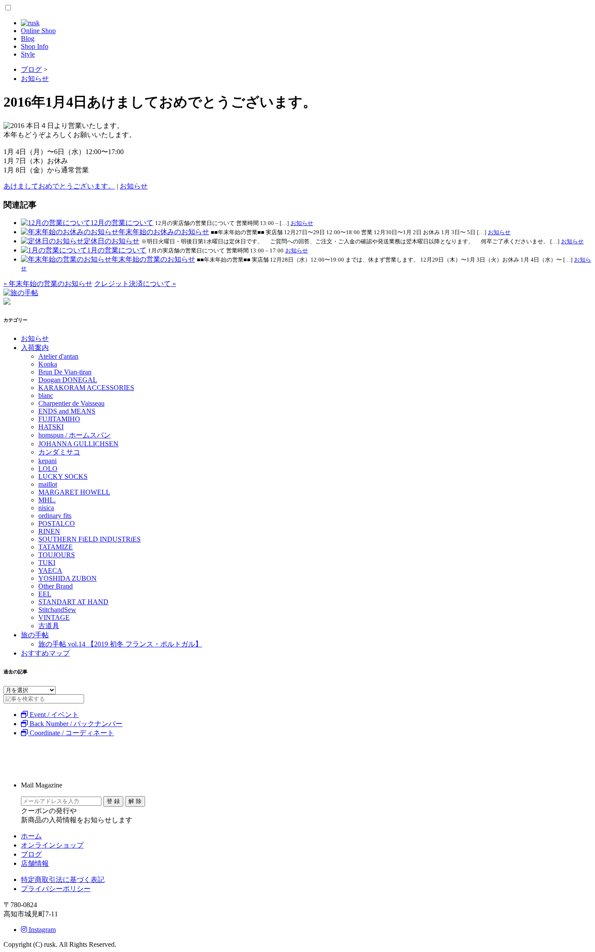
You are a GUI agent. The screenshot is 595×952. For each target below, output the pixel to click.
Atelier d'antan (58, 356)
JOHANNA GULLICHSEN (78, 443)
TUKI (46, 562)
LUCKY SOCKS (63, 476)
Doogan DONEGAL (67, 379)
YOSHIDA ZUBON (67, 578)
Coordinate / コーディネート (71, 733)
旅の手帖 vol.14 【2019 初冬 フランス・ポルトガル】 (120, 644)
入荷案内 (35, 347)
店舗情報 (35, 863)
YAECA (50, 570)
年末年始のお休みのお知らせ (163, 231)
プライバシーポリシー (56, 888)
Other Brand (55, 586)
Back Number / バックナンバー (75, 723)
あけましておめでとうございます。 (59, 186)
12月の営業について (122, 222)
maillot (47, 484)
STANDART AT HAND (73, 602)
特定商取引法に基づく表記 (63, 879)
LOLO (47, 468)
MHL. (47, 500)
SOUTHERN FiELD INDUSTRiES (89, 539)
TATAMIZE (55, 547)
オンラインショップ (52, 845)
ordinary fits (54, 515)
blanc (45, 395)
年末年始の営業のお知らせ (153, 259)
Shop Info (34, 46)
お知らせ (134, 186)
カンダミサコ (59, 452)
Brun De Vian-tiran (64, 372)
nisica (46, 507)
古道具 (48, 625)
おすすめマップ (45, 653)
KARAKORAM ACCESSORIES (86, 387)
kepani (47, 460)
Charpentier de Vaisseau (71, 403)
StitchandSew (57, 609)
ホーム (31, 836)
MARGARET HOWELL (74, 492)
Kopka (47, 364)
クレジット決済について (135, 283)
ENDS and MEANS (66, 411)
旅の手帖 (35, 635)
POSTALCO (56, 523)
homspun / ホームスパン (74, 435)
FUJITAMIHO (59, 419)
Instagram (41, 929)
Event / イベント (53, 714)
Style (28, 54)
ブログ (31, 854)
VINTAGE (54, 617)
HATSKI (51, 427)
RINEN (49, 531)
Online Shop (38, 30)
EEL (44, 594)
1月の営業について (116, 250)
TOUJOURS (56, 554)
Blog (27, 38)
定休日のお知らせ (111, 241)
